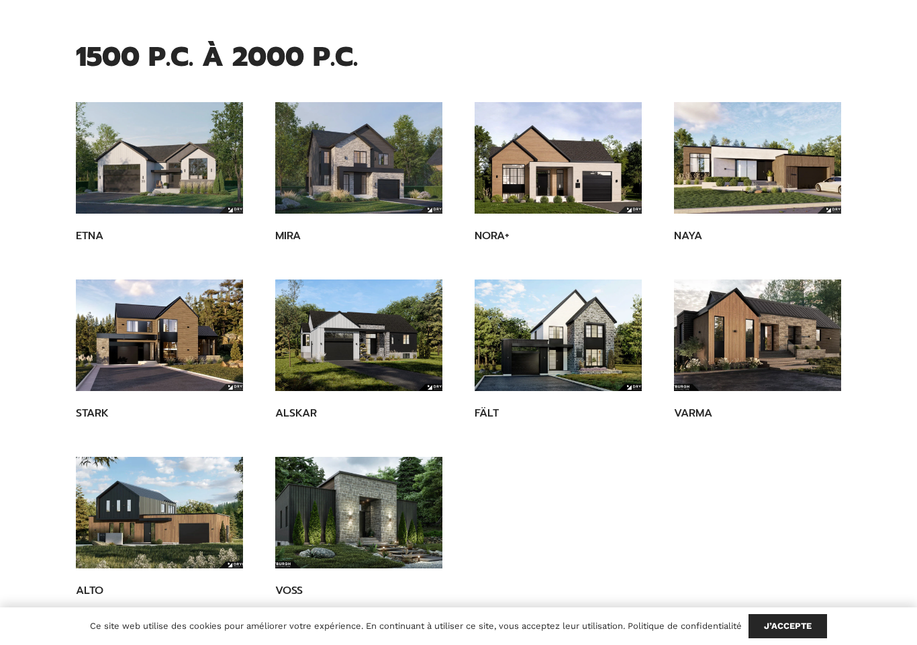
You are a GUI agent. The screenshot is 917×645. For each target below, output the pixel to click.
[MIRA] (358, 158)
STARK (92, 413)
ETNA (89, 236)
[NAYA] (757, 158)
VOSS (289, 591)
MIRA (288, 236)
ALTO (89, 591)
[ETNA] (159, 158)
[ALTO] (159, 512)
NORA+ (492, 236)
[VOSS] (358, 512)
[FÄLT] (558, 335)
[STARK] (159, 335)
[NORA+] (558, 158)
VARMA (693, 413)
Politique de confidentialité (685, 626)
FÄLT (487, 413)
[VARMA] (757, 335)
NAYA (688, 236)
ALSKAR (296, 413)
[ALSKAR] (358, 335)
